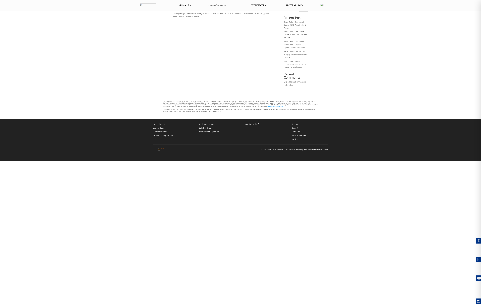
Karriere (295, 139)
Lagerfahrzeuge (159, 124)
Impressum (305, 149)
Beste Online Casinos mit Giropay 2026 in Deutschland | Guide (296, 54)
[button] (5, 298)
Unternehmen (294, 5)
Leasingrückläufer (252, 124)
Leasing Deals (158, 128)
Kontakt (295, 128)
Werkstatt (257, 5)
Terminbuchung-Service (209, 132)
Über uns (295, 124)
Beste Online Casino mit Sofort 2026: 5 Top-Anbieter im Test (295, 35)
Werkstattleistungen (207, 124)
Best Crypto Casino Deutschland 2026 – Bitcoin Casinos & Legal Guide (295, 64)
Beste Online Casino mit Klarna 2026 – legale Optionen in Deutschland (294, 44)
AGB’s (326, 149)
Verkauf (184, 5)
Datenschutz (316, 149)
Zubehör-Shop (205, 128)
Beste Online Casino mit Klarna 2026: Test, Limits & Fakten (295, 25)
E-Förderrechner (160, 132)
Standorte (296, 132)
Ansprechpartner (299, 136)
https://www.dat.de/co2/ (275, 106)
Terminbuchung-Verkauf (163, 136)
